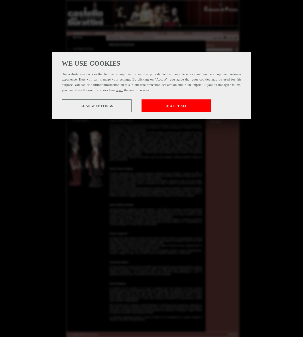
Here (82, 79)
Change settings (97, 106)
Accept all (176, 106)
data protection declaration (158, 85)
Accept (161, 79)
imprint (198, 85)
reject (119, 90)
